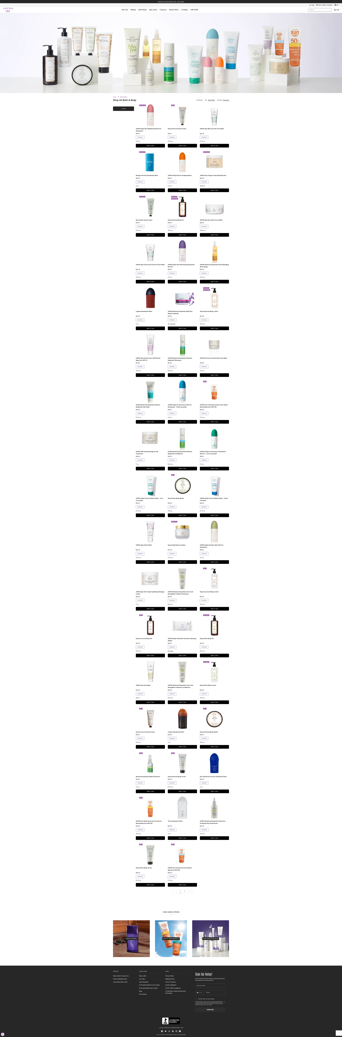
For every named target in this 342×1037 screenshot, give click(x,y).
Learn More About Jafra (120, 982)
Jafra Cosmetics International (170, 1027)
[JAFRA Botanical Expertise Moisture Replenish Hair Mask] (150, 391)
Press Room (143, 994)
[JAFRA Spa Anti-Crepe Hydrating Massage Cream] (150, 578)
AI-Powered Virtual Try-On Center (149, 985)
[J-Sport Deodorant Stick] (182, 718)
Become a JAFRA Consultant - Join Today (171, 1)
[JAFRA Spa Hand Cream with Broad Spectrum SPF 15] (150, 344)
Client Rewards (143, 982)
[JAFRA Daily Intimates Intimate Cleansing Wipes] (182, 625)
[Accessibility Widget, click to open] (2, 1034)
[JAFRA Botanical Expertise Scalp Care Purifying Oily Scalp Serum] (214, 807)
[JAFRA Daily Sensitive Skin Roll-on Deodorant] (214, 531)
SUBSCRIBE (210, 1010)
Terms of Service (170, 982)
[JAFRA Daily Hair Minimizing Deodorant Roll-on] (182, 251)
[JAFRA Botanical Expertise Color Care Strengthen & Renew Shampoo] (182, 578)
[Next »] (190, 891)
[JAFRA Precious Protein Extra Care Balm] (214, 344)
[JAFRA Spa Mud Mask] (150, 671)
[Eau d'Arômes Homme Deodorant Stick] (214, 763)
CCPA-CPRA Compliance (173, 988)
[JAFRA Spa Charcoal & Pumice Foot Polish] (150, 251)
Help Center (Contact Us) (121, 976)
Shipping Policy (169, 979)
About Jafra (142, 976)
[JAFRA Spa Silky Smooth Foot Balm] (214, 115)
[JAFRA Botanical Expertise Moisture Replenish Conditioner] (182, 438)
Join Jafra (142, 979)
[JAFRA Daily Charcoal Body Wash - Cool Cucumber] (150, 485)
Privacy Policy (169, 976)
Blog (140, 991)
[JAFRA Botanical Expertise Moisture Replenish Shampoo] (182, 344)
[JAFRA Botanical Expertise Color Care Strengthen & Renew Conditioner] (182, 671)
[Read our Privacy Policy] (224, 1002)
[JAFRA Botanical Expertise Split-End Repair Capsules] (182, 298)
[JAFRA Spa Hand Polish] (150, 531)
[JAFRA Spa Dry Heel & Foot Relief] (214, 206)
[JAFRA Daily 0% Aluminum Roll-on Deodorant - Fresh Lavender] (182, 391)
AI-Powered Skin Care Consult (148, 988)
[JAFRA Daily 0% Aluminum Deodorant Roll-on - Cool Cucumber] (214, 438)
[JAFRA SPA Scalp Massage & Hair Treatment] (150, 438)
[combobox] (318, 9)
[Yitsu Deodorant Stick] (182, 807)
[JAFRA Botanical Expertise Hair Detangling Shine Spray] (214, 251)
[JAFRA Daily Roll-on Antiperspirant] (182, 162)
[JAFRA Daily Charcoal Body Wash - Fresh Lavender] (214, 485)
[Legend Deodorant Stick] (150, 298)
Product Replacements (120, 979)
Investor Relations (170, 985)
